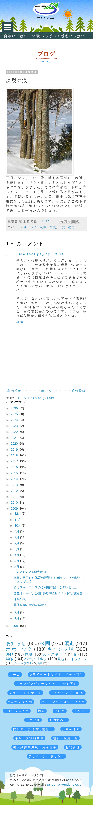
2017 (15, 461)
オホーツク (29, 227)
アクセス (33, 720)
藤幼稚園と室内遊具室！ (30, 605)
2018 (15, 455)
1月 (17, 618)
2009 (15, 508)
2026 (15, 408)
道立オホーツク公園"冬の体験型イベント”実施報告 (48, 593)
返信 (20, 321)
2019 (15, 449)
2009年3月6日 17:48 (45, 254)
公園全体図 (71, 729)
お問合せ (73, 747)
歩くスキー (53, 654)
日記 (62, 227)
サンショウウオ (22, 663)
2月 (17, 612)
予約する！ (58, 720)
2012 (15, 491)
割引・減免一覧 (65, 738)
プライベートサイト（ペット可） (56, 674)
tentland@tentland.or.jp (64, 784)
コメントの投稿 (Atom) (36, 398)
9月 (17, 531)
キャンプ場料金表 (29, 738)
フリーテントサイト (25, 693)
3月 (17, 567)
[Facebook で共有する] (73, 222)
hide (20, 254)
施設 (41, 711)
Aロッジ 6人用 (20, 702)
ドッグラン (79, 659)
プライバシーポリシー (46, 756)
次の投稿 (14, 391)
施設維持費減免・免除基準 (35, 747)
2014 (15, 479)
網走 (71, 227)
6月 (17, 549)
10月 (18, 525)
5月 (17, 555)
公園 (43, 227)
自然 (53, 227)
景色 (61, 659)
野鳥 (40, 663)
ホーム (46, 391)
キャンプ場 (60, 649)
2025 (15, 414)
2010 (15, 502)
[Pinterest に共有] (77, 222)
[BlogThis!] (65, 222)
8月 (17, 537)
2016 (15, 467)
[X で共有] (69, 222)
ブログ (59, 711)
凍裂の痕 (20, 599)
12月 (18, 513)
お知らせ (16, 643)
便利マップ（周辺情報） (33, 729)
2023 (15, 426)
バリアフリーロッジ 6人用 (63, 702)
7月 (17, 543)
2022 (15, 432)
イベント (81, 711)
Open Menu (7, 27)
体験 (28, 654)
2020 (15, 443)
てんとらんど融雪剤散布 (30, 572)
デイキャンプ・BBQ (67, 693)
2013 (15, 485)
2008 (15, 626)
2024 (15, 420)
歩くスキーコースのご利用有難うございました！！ (48, 587)
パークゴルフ (35, 658)
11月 (18, 519)
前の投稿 (78, 391)
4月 (17, 561)
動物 (10, 658)
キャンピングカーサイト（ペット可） (46, 683)
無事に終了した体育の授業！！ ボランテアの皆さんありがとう (49, 579)
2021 (15, 438)
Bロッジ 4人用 (17, 711)
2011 (15, 497)
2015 (15, 473)
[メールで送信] (61, 222)
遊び (10, 654)
